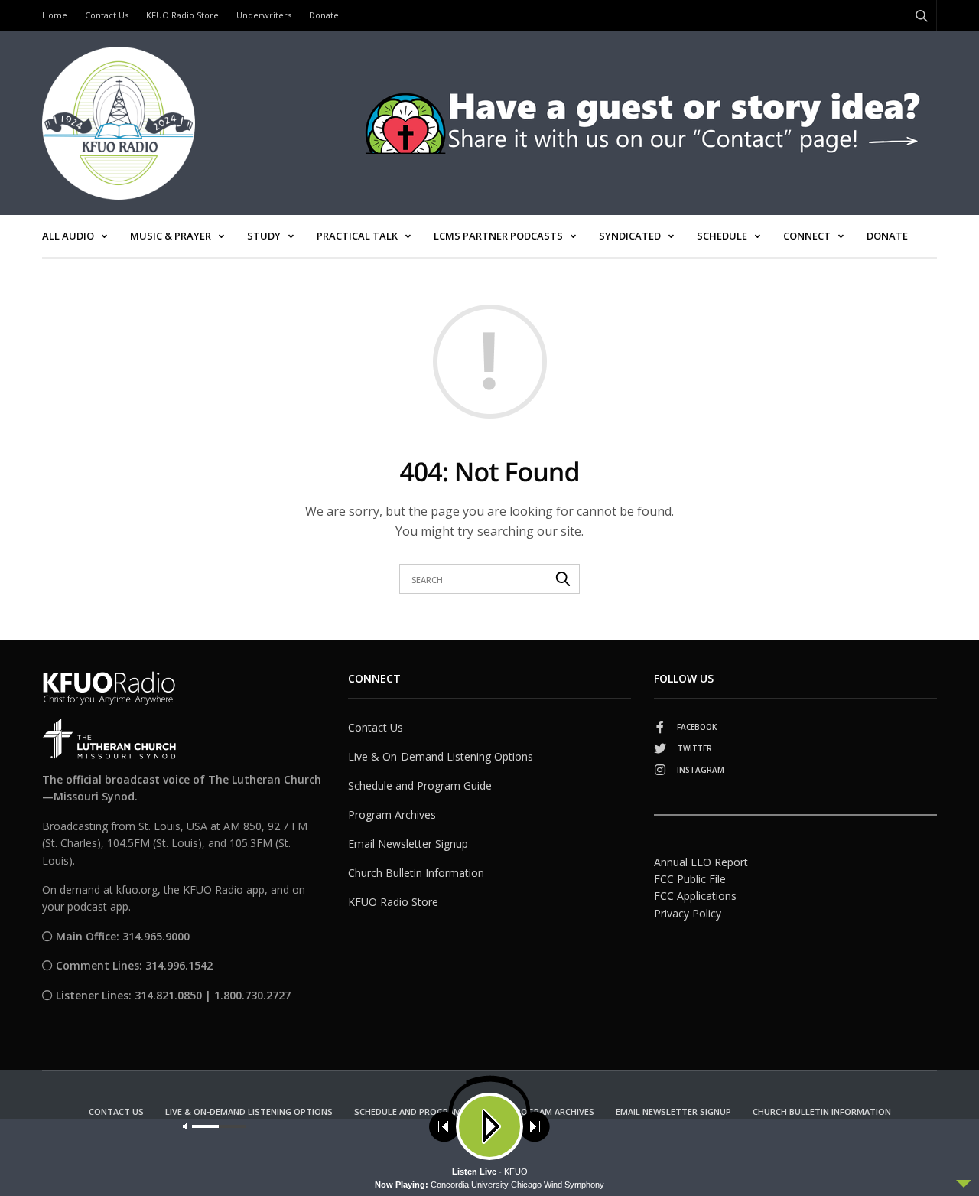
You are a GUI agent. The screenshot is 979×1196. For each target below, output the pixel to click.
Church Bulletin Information (416, 872)
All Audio (68, 236)
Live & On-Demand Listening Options (440, 756)
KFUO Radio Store (182, 15)
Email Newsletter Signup (408, 843)
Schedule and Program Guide (420, 785)
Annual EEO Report (701, 862)
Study (264, 236)
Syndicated (630, 236)
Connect (807, 236)
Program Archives (392, 814)
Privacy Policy (687, 913)
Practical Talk (357, 236)
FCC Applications (695, 895)
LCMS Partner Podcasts (498, 236)
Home (54, 15)
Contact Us (106, 15)
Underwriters (263, 15)
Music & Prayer (170, 236)
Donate (324, 15)
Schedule (722, 236)
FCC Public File (690, 879)
